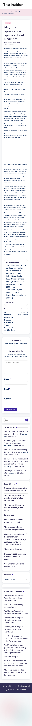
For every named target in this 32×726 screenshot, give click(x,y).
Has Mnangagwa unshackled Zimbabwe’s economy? (16, 441)
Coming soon (9, 515)
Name (7, 379)
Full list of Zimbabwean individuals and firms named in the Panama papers (16, 638)
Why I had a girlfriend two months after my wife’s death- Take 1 (14, 498)
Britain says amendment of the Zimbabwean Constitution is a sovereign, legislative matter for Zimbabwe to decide (15, 539)
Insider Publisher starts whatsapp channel (13, 521)
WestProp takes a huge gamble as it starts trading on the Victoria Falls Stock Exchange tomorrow (15, 649)
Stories (8, 23)
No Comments (10, 44)
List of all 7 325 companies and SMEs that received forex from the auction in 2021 (16, 663)
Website (7, 399)
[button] (10, 302)
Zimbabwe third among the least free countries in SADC (15, 489)
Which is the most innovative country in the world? (16, 432)
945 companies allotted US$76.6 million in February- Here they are (15, 672)
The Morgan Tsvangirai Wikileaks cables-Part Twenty (16, 612)
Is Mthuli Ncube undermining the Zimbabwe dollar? (15, 451)
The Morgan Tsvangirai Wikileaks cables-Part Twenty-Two (13, 620)
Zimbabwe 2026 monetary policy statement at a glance (15, 556)
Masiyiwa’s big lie (11, 657)
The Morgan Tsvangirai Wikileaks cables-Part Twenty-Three (13, 598)
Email (7, 389)
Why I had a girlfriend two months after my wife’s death (14, 508)
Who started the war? (13, 549)
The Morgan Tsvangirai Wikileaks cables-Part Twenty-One (13, 629)
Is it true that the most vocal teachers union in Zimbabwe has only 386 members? (16, 461)
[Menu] (29, 4)
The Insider (13, 4)
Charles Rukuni (12, 262)
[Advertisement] (17, 151)
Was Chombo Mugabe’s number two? (14, 565)
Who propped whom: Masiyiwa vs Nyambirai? (14, 528)
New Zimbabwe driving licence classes (13, 605)
